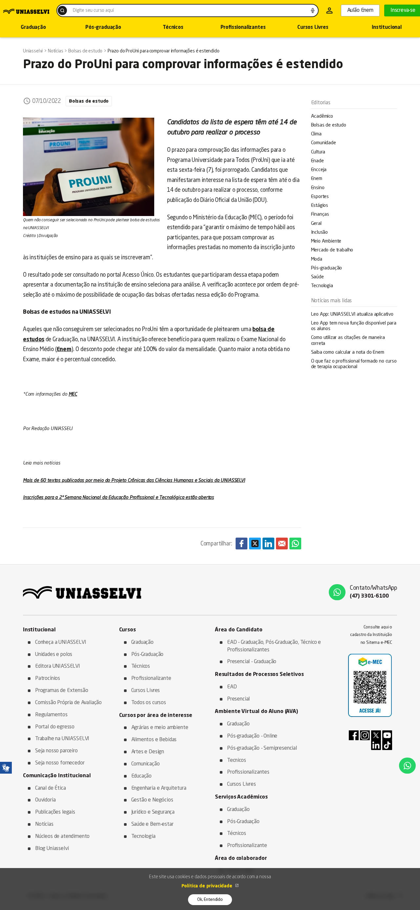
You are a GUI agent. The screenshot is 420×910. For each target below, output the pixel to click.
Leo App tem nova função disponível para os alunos (353, 326)
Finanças (320, 214)
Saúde (317, 277)
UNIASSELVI (101, 340)
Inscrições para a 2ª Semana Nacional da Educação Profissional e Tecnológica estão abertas (118, 497)
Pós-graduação (103, 27)
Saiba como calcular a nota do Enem (347, 352)
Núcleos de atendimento (62, 836)
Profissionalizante (151, 678)
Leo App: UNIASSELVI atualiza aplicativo (352, 314)
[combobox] (187, 10)
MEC (73, 394)
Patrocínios (47, 678)
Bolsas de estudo (328, 125)
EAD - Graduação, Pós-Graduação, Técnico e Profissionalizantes (274, 646)
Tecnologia (322, 286)
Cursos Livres (312, 27)
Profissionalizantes (243, 27)
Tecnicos (236, 760)
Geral (316, 223)
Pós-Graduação (147, 654)
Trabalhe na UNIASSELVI (62, 739)
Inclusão (319, 232)
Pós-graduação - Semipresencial (262, 748)
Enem (316, 178)
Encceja (319, 170)
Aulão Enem (360, 10)
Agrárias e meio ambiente (159, 727)
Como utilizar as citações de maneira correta (348, 340)
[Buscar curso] (62, 10)
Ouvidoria (45, 800)
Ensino (318, 188)
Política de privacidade (207, 886)
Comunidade (323, 143)
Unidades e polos (53, 654)
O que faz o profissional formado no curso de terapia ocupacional (354, 364)
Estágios (319, 205)
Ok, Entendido (210, 900)
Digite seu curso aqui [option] (93, 10)
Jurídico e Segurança (153, 812)
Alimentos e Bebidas (154, 739)
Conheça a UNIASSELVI (60, 642)
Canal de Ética (50, 788)
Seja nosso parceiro (56, 751)
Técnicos (173, 27)
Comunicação (145, 764)
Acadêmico (322, 116)
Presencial (238, 699)
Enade (317, 161)
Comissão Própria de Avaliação (68, 702)
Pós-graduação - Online (252, 736)
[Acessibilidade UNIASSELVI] (6, 768)
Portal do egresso (54, 727)
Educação (141, 776)
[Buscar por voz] (312, 10)
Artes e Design (147, 752)
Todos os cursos (148, 702)
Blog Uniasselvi (52, 848)
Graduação (64, 340)
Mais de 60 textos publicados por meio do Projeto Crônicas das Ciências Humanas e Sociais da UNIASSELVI (134, 480)
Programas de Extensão (61, 690)
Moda (316, 259)
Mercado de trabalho (332, 250)
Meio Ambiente (326, 241)
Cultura (318, 152)
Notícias (44, 824)
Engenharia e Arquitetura (158, 788)
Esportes (320, 196)
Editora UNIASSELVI (57, 666)
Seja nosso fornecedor (59, 763)
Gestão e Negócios (152, 800)
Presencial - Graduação (251, 661)
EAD (232, 687)
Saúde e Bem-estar (152, 824)
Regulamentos (51, 715)
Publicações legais (55, 812)
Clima (316, 134)
